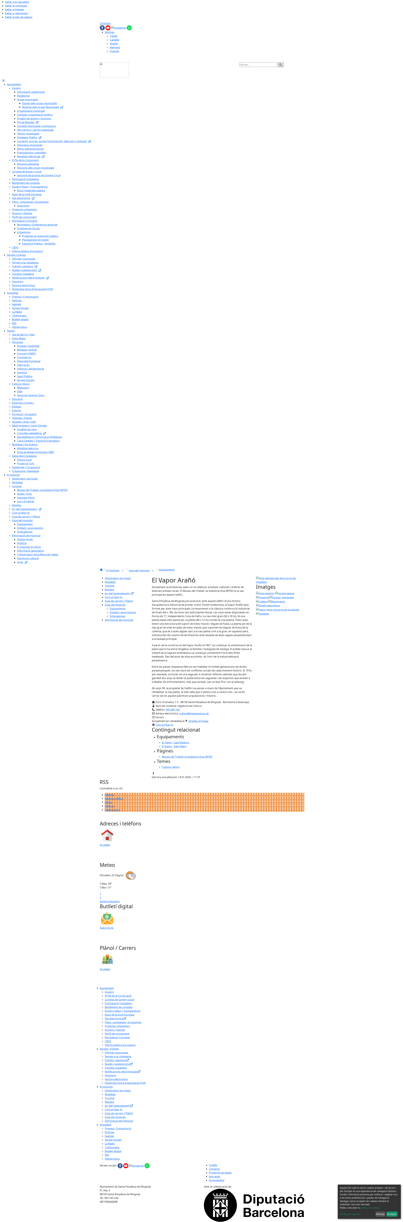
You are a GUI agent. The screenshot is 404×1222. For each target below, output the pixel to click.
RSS (107, 1155)
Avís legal (214, 1176)
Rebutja (380, 1214)
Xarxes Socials (113, 1140)
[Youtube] (108, 27)
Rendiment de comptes (119, 1007)
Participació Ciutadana (118, 1003)
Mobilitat (110, 582)
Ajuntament (107, 988)
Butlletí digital (113, 1151)
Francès (114, 51)
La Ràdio (110, 1143)
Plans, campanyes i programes (123, 1022)
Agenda (109, 794)
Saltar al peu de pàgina (18, 17)
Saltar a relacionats (16, 13)
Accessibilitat (216, 1180)
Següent (115, 901)
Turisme (109, 586)
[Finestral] (262, 597)
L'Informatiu (112, 1147)
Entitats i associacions (123, 612)
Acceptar (392, 1214)
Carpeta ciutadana (116, 1068)
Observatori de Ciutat (118, 578)
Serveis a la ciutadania (118, 1056)
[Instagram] (119, 27)
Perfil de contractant (117, 1033)
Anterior (105, 901)
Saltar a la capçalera (17, 2)
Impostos (110, 1075)
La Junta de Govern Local (119, 999)
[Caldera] (262, 601)
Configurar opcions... (351, 1214)
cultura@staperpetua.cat (194, 713)
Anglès (114, 43)
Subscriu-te (106, 928)
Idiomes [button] (109, 32)
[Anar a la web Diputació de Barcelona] (254, 1205)
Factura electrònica (116, 1079)
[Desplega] (122, 571)
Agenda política (114, 798)
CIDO (108, 1041)
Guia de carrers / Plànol (119, 601)
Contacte (105, 23)
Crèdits (213, 1165)
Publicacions (112, 810)
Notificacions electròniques (121, 1071)
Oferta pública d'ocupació (120, 1045)
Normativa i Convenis (117, 1037)
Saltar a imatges (14, 9)
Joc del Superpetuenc (118, 593)
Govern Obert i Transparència (122, 1011)
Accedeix (105, 845)
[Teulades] (262, 613)
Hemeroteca (112, 1159)
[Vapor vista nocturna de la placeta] (277, 609)
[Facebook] (102, 27)
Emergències (117, 616)
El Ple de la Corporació (118, 996)
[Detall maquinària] (268, 605)
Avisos (108, 802)
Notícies (109, 806)
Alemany (115, 47)
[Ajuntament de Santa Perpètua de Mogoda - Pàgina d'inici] (114, 69)
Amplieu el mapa (198, 721)
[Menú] (3, 80)
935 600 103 (173, 709)
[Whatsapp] (129, 27)
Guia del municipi (139, 570)
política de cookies (370, 1207)
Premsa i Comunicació (118, 1128)
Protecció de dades (220, 1172)
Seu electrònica (114, 1018)
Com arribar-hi (113, 597)
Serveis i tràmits (109, 1049)
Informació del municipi (119, 620)
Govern (109, 992)
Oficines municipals (116, 1052)
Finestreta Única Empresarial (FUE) (125, 1083)
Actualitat (105, 1124)
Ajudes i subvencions (117, 1064)
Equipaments (167, 569)
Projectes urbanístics (117, 1026)
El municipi (113, 570)
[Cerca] (280, 64)
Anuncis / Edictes (115, 1030)
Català (113, 36)
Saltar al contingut (16, 5)
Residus (109, 589)
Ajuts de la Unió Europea (119, 1014)
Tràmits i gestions (115, 1060)
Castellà (114, 40)
